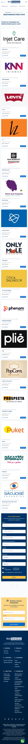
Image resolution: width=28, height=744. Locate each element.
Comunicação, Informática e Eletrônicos (19, 683)
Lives (16, 660)
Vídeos (16, 664)
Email (3, 529)
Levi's (3, 109)
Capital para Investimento (8, 541)
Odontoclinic (5, 230)
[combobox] (13, 551)
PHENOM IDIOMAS (6, 321)
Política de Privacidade (7, 674)
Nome (3, 522)
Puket (3, 441)
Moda (16, 697)
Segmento (4, 554)
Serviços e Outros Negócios (19, 707)
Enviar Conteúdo (8, 660)
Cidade (4, 548)
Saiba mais (23, 55)
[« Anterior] (11, 585)
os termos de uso (17, 572)
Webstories (18, 662)
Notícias (22, 6)
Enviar (14, 577)
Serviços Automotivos (18, 704)
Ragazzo (4, 471)
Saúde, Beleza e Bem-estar (19, 700)
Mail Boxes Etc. (6, 170)
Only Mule (4, 260)
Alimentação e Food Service (19, 674)
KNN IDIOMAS (5, 79)
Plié (3, 351)
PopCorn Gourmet (7, 381)
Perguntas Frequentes (7, 678)
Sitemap (6, 681)
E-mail (4, 615)
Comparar (6, 55)
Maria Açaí (5, 200)
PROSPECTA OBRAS (7, 411)
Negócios (13, 6)
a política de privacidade (16, 569)
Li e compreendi (12, 569)
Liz (2, 140)
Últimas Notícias (8, 662)
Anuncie (6, 651)
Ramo (3, 561)
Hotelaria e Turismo (18, 691)
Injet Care (4, 49)
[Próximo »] (16, 585)
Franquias (4, 6)
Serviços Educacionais (18, 711)
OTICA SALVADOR (6, 290)
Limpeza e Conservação (18, 694)
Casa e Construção (18, 678)
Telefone (4, 535)
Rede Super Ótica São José (9, 502)
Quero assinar (14, 624)
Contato (6, 653)
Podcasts (17, 666)
